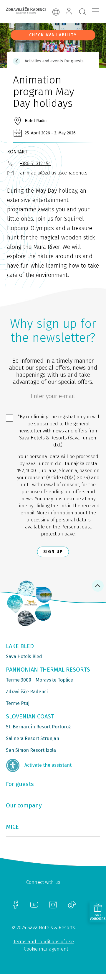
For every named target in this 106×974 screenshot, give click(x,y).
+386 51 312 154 (35, 163)
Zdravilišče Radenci (27, 691)
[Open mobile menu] (95, 11)
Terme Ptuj (17, 703)
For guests (20, 784)
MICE (12, 826)
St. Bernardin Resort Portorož (38, 727)
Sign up (53, 551)
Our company (24, 805)
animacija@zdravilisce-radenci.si (54, 173)
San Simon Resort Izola (31, 750)
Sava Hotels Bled (24, 656)
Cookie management (46, 949)
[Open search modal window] (82, 12)
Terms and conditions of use (44, 941)
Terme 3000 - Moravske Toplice (39, 680)
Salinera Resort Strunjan (32, 738)
